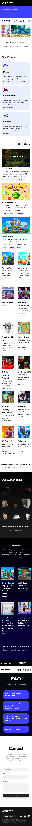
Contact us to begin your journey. (16, 46)
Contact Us (26, 3)
